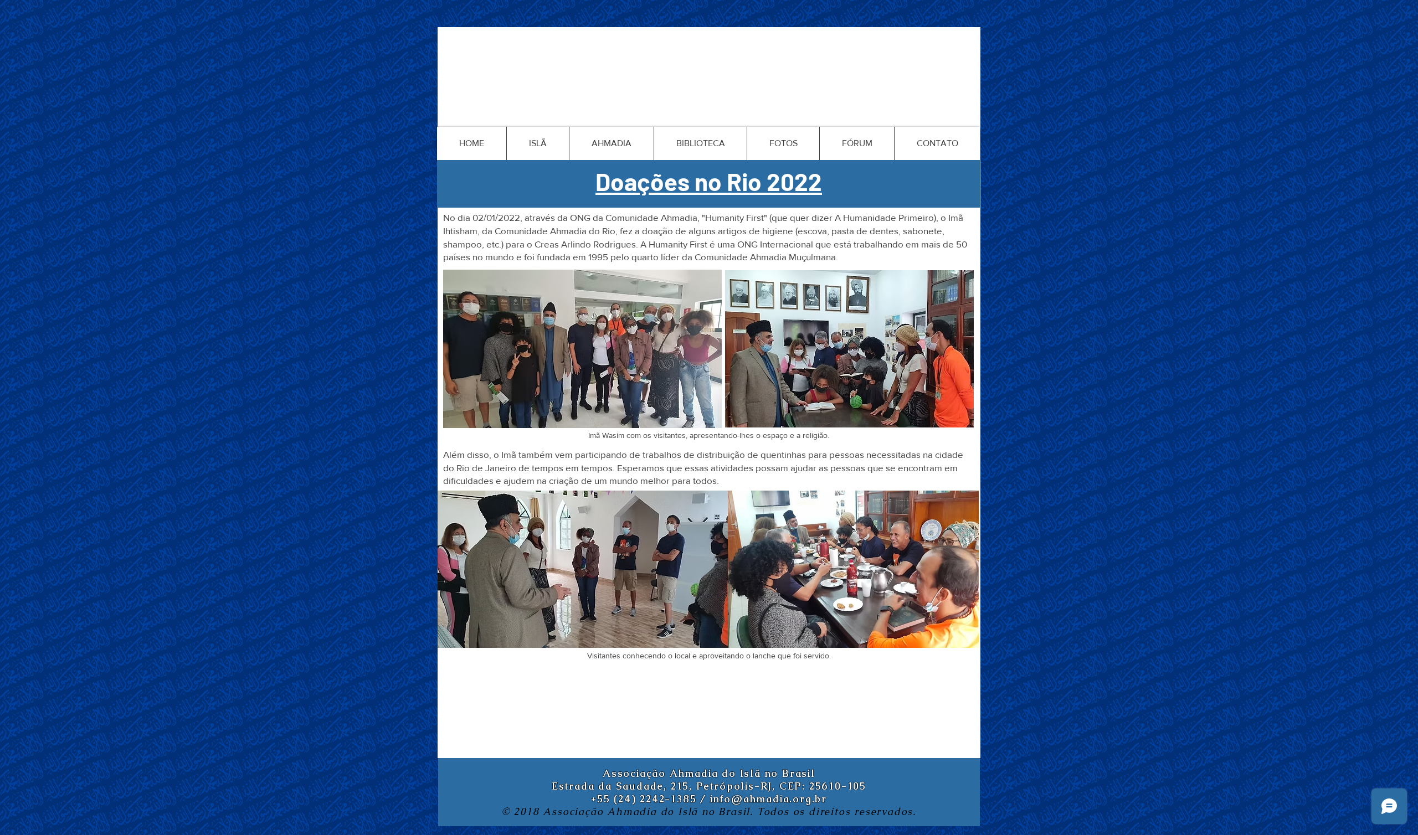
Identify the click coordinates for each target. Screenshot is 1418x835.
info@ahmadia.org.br (768, 798)
